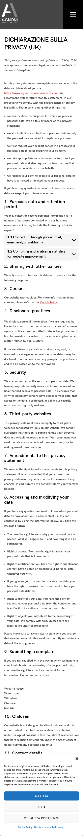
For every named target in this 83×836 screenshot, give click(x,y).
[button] (77, 759)
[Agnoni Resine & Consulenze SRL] (10, 20)
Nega (41, 807)
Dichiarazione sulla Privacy (48, 827)
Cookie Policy (25, 827)
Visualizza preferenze (41, 818)
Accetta (41, 796)
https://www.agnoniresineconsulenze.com (31, 93)
